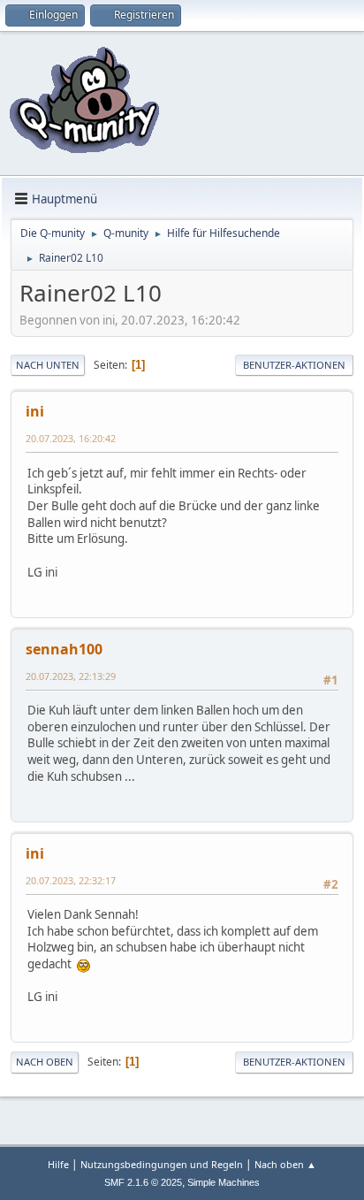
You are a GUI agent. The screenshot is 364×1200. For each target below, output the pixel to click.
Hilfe (58, 1164)
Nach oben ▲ (285, 1164)
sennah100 (64, 649)
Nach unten (48, 364)
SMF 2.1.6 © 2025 (143, 1182)
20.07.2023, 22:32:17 (71, 880)
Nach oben (44, 1061)
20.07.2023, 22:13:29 (71, 676)
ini (35, 411)
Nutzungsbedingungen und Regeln (161, 1164)
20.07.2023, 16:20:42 (71, 438)
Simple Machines (223, 1182)
